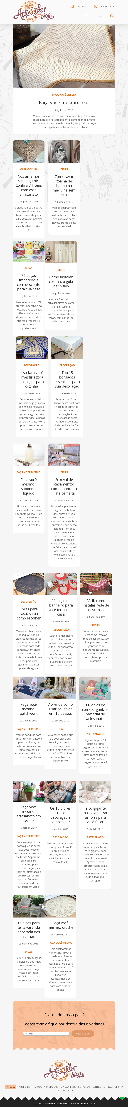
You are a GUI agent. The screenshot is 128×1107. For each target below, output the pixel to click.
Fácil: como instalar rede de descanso (96, 605)
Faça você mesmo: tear (64, 102)
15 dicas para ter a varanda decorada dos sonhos (28, 929)
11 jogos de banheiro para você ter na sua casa (61, 607)
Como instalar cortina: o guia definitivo (61, 281)
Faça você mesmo (64, 94)
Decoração (31, 365)
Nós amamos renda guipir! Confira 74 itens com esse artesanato (29, 185)
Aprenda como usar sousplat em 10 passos (60, 709)
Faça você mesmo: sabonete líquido (29, 486)
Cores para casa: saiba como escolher (29, 614)
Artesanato (28, 169)
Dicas (64, 169)
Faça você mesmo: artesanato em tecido (28, 813)
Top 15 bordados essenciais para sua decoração (67, 379)
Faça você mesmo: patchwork (29, 709)
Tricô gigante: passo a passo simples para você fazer (95, 815)
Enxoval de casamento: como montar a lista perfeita (64, 486)
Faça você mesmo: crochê (60, 925)
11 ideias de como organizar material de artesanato (95, 711)
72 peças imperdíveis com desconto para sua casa (28, 282)
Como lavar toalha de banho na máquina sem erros (64, 185)
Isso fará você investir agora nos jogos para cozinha (32, 379)
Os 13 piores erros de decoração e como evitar (60, 815)
